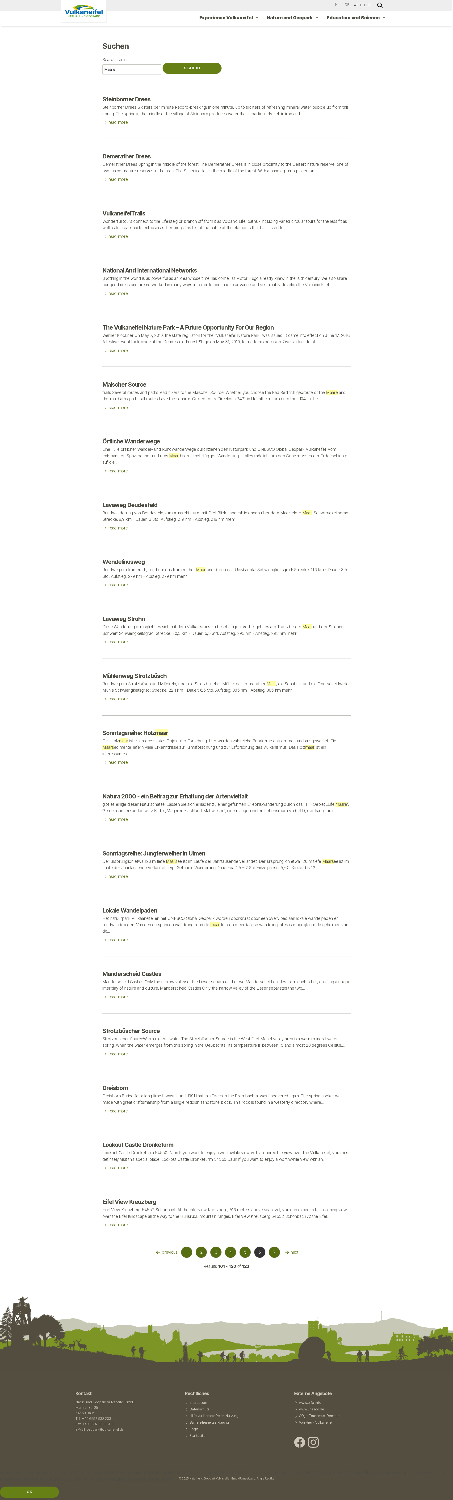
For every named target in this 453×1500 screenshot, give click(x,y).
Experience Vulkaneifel (226, 18)
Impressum (198, 1403)
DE (347, 5)
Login (193, 1429)
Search (192, 68)
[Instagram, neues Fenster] (313, 1443)
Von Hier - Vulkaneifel (315, 1422)
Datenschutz (199, 1409)
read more (115, 121)
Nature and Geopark (290, 18)
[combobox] (131, 69)
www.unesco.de (311, 1409)
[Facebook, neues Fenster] (299, 1443)
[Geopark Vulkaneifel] (84, 11)
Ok (29, 1492)
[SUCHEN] (380, 5)
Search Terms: (115, 59)
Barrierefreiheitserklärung (209, 1422)
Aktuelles (363, 5)
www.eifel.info (310, 1403)
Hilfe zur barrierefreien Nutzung (214, 1416)
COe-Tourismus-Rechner (319, 1416)
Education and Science (353, 18)
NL (337, 5)
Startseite (197, 1436)
